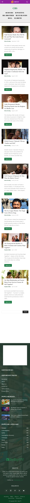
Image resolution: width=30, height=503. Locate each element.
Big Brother (8, 15)
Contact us (4, 386)
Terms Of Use (5, 389)
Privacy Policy (5, 391)
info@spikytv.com (18, 480)
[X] (19, 490)
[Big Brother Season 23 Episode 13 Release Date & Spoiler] (6, 409)
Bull (10, 18)
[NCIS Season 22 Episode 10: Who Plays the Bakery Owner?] (15, 171)
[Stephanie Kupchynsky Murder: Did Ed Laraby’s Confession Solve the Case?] (15, 66)
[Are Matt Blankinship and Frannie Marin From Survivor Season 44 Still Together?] (15, 277)
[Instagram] (10, 490)
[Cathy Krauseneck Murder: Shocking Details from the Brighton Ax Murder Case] (15, 101)
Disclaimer (4, 379)
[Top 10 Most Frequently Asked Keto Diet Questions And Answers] (6, 402)
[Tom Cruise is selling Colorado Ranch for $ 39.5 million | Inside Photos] (6, 417)
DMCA (3, 381)
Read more (8, 54)
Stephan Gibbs (7, 249)
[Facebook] (6, 490)
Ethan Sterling (7, 41)
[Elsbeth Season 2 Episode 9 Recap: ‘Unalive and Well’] (15, 136)
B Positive (19, 13)
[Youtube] (23, 490)
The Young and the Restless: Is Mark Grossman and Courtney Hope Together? (14, 245)
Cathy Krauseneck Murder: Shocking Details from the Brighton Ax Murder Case (14, 106)
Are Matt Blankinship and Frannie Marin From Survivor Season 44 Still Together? (14, 282)
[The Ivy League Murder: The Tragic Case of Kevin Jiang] (15, 206)
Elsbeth (18, 18)
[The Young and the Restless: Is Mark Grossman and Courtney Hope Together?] (15, 240)
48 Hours (9, 13)
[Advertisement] (15, 326)
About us (4, 384)
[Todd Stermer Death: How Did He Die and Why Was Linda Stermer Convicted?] (15, 32)
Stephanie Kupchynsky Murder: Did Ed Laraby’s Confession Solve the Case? (14, 71)
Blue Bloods (21, 15)
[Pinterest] (15, 490)
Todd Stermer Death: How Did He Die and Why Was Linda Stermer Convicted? (14, 37)
